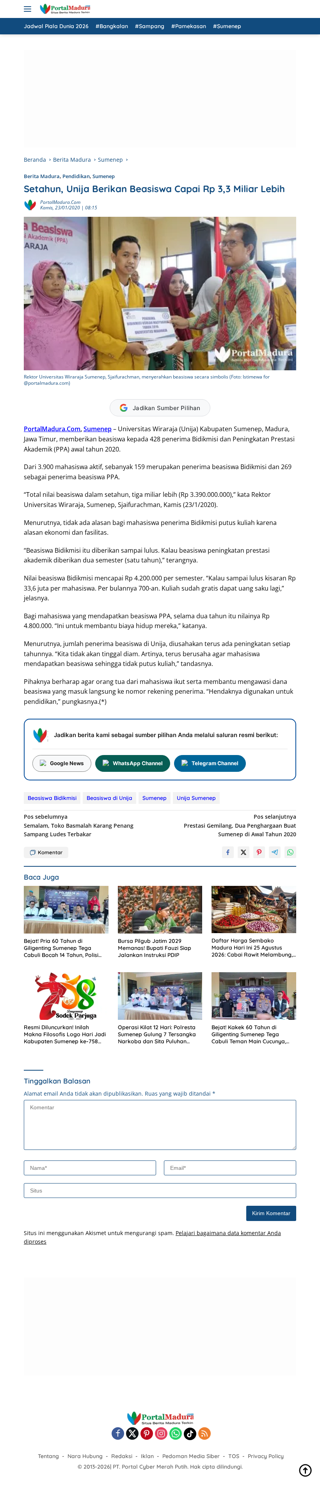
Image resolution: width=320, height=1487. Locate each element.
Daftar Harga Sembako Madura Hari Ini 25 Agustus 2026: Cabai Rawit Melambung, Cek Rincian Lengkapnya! (252, 948)
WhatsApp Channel (138, 763)
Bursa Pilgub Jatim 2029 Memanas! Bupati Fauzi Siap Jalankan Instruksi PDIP (154, 948)
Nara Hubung (85, 1456)
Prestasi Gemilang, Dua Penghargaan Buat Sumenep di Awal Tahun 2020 (240, 825)
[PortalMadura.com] (63, 9)
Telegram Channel (215, 763)
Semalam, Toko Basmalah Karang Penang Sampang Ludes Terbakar (78, 825)
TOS (233, 1456)
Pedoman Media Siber (191, 1456)
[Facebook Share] (228, 852)
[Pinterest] (146, 1434)
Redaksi (121, 1456)
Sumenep (103, 176)
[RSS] (204, 1434)
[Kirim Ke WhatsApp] (290, 852)
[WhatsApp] (175, 1434)
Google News (67, 763)
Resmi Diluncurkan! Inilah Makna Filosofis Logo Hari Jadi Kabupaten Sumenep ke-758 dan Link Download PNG (65, 1034)
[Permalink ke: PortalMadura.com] (30, 204)
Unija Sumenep (196, 798)
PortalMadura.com (60, 202)
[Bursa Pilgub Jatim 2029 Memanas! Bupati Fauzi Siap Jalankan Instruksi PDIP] (160, 910)
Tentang (48, 1456)
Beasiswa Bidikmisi (52, 798)
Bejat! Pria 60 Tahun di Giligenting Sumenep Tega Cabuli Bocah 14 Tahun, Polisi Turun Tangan (61, 948)
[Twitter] (132, 1434)
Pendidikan (76, 176)
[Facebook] (118, 1434)
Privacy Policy (266, 1456)
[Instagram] (161, 1434)
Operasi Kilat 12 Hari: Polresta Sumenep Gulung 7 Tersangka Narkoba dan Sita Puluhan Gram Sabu (157, 1034)
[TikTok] (190, 1434)
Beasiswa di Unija (109, 798)
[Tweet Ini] (243, 852)
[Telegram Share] (275, 852)
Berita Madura (42, 176)
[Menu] (29, 9)
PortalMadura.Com (52, 429)
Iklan (147, 1456)
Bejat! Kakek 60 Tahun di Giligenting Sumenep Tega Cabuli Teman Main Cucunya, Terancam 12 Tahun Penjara (249, 1034)
